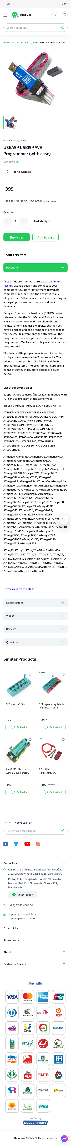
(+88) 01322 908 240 (21, 905)
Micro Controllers (21, 42)
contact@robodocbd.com (23, 918)
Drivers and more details (18, 588)
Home (6, 42)
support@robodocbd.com (23, 914)
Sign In (65, 3)
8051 (35, 42)
